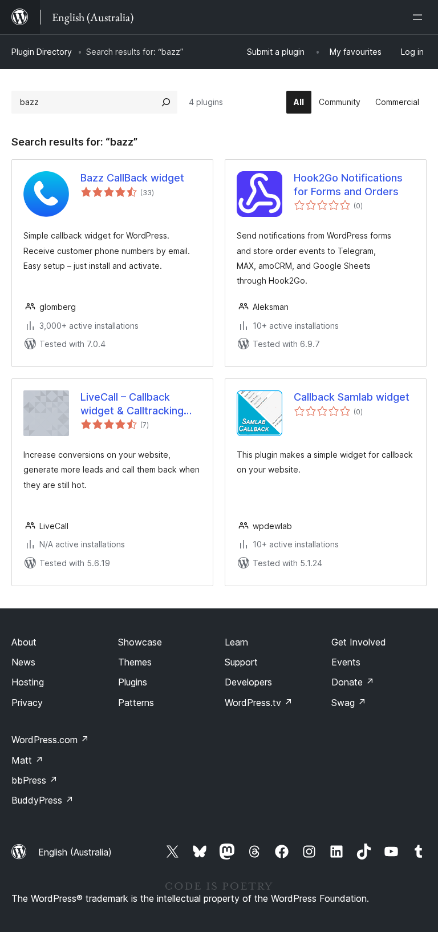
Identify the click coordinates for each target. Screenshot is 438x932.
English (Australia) (75, 852)
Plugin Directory (41, 52)
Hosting (27, 682)
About (23, 642)
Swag (348, 702)
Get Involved (358, 642)
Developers (248, 682)
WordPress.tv (259, 702)
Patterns (136, 702)
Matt (27, 760)
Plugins (132, 682)
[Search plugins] (166, 102)
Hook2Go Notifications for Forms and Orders (348, 184)
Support (241, 662)
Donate (352, 682)
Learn (236, 642)
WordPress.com (50, 739)
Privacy (27, 702)
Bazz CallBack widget (132, 178)
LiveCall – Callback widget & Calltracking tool (132, 404)
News (23, 662)
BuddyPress (42, 800)
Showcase (140, 642)
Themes (135, 662)
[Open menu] (420, 17)
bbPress (34, 780)
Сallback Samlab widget (351, 397)
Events (345, 662)
